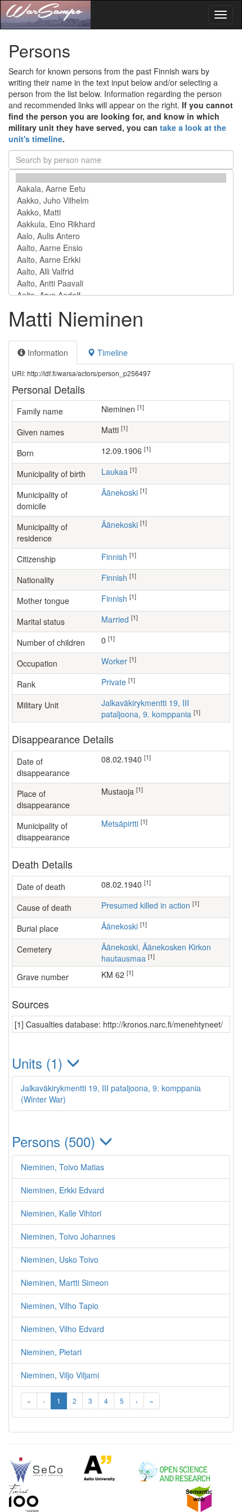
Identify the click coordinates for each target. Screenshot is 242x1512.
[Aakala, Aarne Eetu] (121, 189)
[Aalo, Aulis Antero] (121, 236)
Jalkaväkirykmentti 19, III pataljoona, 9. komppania (146, 708)
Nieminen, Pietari (51, 1351)
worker (114, 661)
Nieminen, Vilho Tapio (59, 1305)
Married (115, 619)
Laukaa (114, 471)
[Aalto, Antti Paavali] (121, 283)
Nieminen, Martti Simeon (65, 1282)
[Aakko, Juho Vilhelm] (121, 200)
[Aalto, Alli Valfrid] (121, 271)
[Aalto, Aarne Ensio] (121, 248)
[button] (121, 1062)
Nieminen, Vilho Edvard (62, 1328)
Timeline (111, 352)
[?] (121, 178)
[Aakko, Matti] (121, 212)
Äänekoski (119, 492)
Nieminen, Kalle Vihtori (61, 1213)
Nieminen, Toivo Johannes (68, 1236)
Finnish (114, 556)
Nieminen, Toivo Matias (62, 1166)
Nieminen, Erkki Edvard (62, 1190)
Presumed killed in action (145, 905)
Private (113, 681)
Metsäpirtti (119, 823)
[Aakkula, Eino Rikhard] (121, 224)
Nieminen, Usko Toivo (59, 1259)
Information (46, 352)
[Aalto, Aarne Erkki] (121, 260)
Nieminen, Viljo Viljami (60, 1375)
